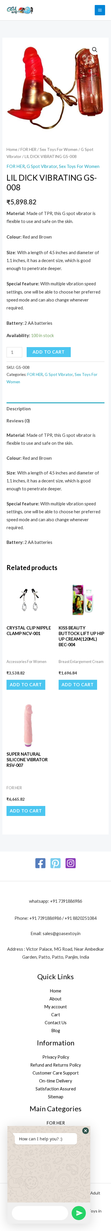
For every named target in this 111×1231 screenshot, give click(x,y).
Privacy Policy (55, 1057)
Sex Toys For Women (59, 149)
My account (55, 1006)
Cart (55, 1014)
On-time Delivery (55, 1080)
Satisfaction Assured (56, 1088)
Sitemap (55, 1096)
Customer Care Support (56, 1072)
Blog (55, 1030)
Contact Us (56, 1022)
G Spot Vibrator (42, 166)
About (55, 998)
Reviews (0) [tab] (18, 420)
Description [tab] (19, 408)
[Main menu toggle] (100, 10)
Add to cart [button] (26, 684)
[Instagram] (70, 863)
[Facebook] (40, 863)
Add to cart (49, 351)
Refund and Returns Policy (55, 1064)
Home (12, 149)
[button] (94, 49)
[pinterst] (55, 863)
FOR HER (28, 149)
